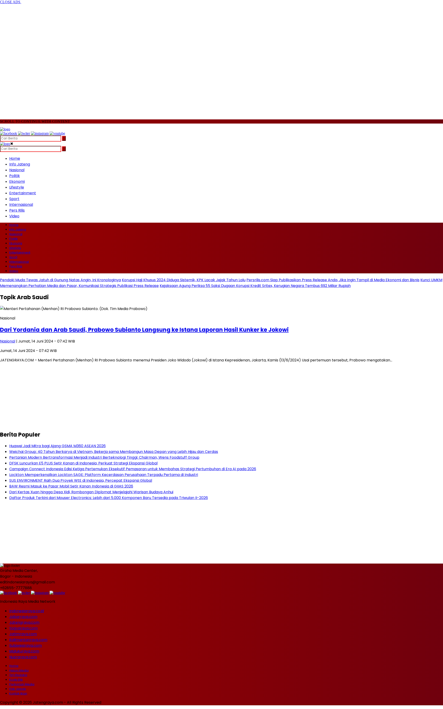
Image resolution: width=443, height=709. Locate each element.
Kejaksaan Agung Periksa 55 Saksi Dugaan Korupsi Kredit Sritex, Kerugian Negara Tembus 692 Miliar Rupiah (255, 285)
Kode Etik (16, 679)
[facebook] (8, 133)
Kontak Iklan (18, 693)
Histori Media (19, 670)
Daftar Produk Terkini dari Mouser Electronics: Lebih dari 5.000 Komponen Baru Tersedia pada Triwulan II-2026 (108, 497)
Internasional (21, 204)
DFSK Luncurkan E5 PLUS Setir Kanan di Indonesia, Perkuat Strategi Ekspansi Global (83, 463)
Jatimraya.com (23, 634)
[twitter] (24, 133)
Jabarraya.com (23, 616)
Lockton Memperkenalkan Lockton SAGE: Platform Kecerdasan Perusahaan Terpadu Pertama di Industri (103, 474)
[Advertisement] (37, 59)
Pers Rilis (17, 210)
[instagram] (40, 133)
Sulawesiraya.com (25, 645)
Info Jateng (19, 164)
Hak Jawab (17, 689)
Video (14, 216)
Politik (14, 175)
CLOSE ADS (10, 2)
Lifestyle (16, 187)
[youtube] (57, 133)
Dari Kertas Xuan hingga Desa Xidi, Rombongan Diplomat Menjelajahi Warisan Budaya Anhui (91, 492)
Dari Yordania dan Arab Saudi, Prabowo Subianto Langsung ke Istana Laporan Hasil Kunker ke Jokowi (144, 330)
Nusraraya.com (23, 657)
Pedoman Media (21, 684)
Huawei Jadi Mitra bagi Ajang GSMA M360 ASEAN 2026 (57, 446)
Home (14, 158)
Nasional (16, 170)
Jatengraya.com (24, 622)
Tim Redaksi (18, 675)
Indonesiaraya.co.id (26, 611)
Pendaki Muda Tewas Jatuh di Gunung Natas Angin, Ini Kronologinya (60, 280)
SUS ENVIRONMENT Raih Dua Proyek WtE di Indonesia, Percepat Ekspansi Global (80, 480)
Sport (14, 198)
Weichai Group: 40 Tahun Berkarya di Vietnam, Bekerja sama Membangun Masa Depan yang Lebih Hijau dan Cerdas (113, 451)
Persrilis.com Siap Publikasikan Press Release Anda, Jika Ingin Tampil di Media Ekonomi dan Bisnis (332, 280)
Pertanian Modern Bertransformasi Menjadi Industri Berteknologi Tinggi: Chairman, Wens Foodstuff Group (104, 457)
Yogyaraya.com (23, 628)
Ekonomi (17, 181)
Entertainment (22, 193)
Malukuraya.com (24, 651)
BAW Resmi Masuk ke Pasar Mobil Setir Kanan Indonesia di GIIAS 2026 (71, 486)
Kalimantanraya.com (28, 639)
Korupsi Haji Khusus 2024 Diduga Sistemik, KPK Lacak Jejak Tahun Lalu (183, 280)
